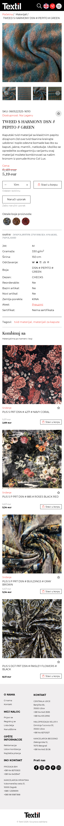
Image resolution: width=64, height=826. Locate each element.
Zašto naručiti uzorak (13, 205)
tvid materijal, (23, 322)
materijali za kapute (46, 322)
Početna (7, 14)
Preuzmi (37, 304)
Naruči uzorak (16, 199)
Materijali (21, 14)
